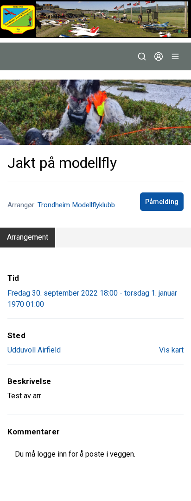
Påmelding (161, 201)
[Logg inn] (158, 56)
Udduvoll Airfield (34, 350)
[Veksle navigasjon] (175, 56)
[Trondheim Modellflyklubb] (95, 19)
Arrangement (27, 237)
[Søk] (142, 56)
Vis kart (171, 350)
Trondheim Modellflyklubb (76, 205)
